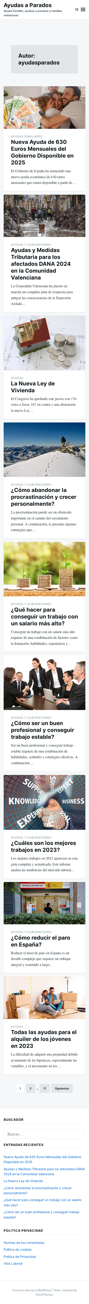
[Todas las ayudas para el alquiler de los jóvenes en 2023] (44, 997)
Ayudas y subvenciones (31, 244)
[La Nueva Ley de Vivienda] (44, 343)
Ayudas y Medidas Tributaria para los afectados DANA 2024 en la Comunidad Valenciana (41, 264)
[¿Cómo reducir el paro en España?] (44, 903)
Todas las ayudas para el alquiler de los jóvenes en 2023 (44, 1039)
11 (44, 1088)
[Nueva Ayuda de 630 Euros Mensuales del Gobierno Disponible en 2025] (44, 107)
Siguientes (62, 1088)
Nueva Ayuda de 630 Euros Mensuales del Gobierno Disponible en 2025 (42, 152)
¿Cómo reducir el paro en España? (40, 941)
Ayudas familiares (26, 136)
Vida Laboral (13, 1263)
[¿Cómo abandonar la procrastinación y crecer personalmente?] (44, 449)
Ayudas (17, 378)
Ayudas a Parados (28, 5)
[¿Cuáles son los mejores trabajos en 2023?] (44, 802)
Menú (83, 9)
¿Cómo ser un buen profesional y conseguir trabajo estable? (42, 730)
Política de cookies (17, 1249)
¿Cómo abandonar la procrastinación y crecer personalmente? (43, 497)
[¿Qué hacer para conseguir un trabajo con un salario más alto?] (44, 569)
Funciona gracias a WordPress (32, 1290)
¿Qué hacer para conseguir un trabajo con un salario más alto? (44, 616)
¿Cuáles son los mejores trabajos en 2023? (43, 846)
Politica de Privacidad (20, 1256)
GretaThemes (44, 1294)
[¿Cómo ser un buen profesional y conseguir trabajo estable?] (44, 682)
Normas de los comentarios (24, 1243)
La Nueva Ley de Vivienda (33, 387)
